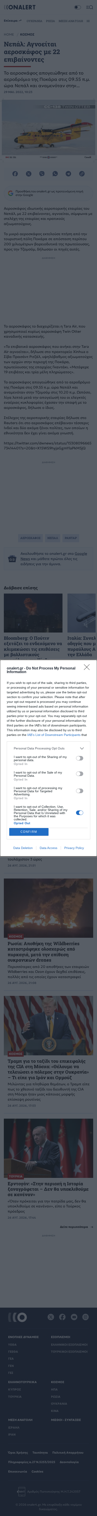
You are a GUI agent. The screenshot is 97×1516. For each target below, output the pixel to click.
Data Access (48, 848)
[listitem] (48, 748)
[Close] (88, 668)
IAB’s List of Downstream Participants (54, 735)
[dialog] (48, 758)
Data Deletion (23, 848)
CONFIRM (29, 831)
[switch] (79, 758)
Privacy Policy (74, 848)
